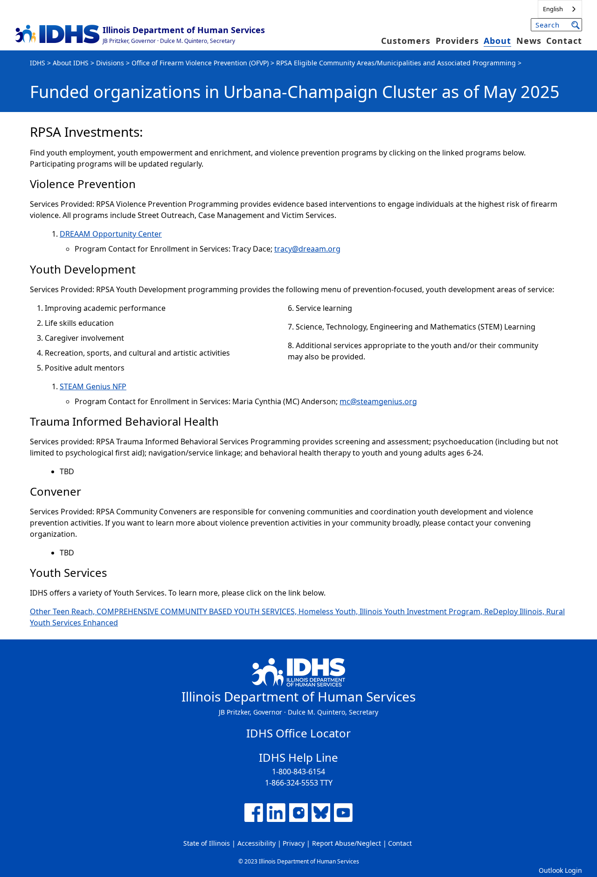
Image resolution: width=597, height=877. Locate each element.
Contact (564, 40)
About (497, 40)
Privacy (294, 843)
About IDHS (71, 62)
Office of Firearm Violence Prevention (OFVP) (200, 62)
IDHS (37, 62)
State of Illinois (206, 843)
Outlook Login (560, 870)
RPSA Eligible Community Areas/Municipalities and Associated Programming (396, 62)
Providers (457, 40)
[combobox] (560, 9)
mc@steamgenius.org (378, 401)
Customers (405, 40)
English (553, 9)
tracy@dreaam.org (307, 249)
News (528, 40)
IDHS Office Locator (298, 733)
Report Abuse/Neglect (346, 843)
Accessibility (256, 843)
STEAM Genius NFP (93, 386)
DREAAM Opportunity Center (111, 234)
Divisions (110, 62)
